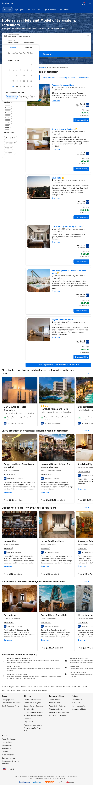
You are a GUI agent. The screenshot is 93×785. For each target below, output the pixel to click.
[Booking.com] (7, 3)
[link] (13, 108)
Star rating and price (67, 77)
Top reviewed (84, 77)
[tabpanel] (20, 76)
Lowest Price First (48, 77)
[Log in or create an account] (83, 3)
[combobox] (46, 37)
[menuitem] (7, 9)
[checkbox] (31, 64)
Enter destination (13, 35)
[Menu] (90, 3)
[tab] (12, 48)
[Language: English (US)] (4, 769)
